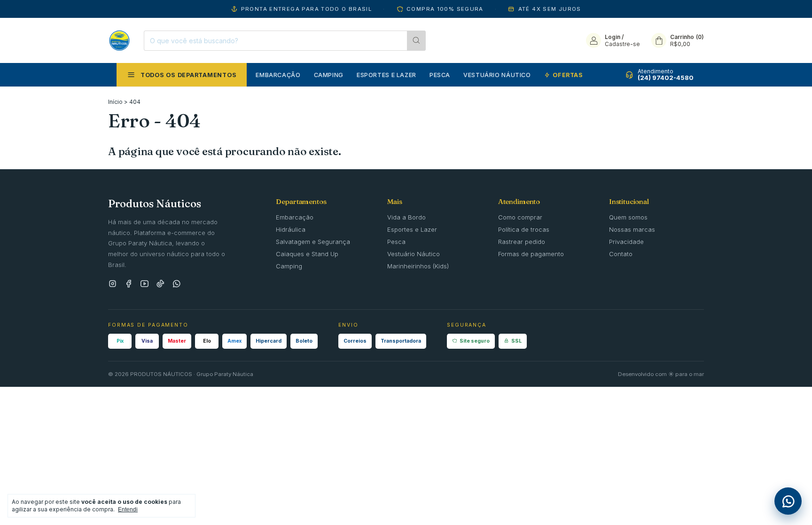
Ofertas (568, 74)
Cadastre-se (622, 43)
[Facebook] (128, 284)
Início (115, 101)
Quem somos (628, 217)
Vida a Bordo (406, 217)
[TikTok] (160, 284)
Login (612, 36)
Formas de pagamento (531, 254)
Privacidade (626, 241)
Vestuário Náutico (497, 74)
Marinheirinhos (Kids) (418, 266)
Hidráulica (290, 229)
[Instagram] (112, 284)
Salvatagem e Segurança (313, 241)
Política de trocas (523, 229)
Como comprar (520, 217)
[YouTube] (144, 284)
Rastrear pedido (521, 241)
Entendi (128, 509)
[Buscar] (416, 41)
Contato (620, 254)
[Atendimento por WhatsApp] (788, 501)
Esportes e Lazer (386, 74)
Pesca (439, 74)
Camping (329, 74)
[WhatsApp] (176, 284)
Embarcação (278, 74)
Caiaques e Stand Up (307, 254)
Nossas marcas (632, 229)
